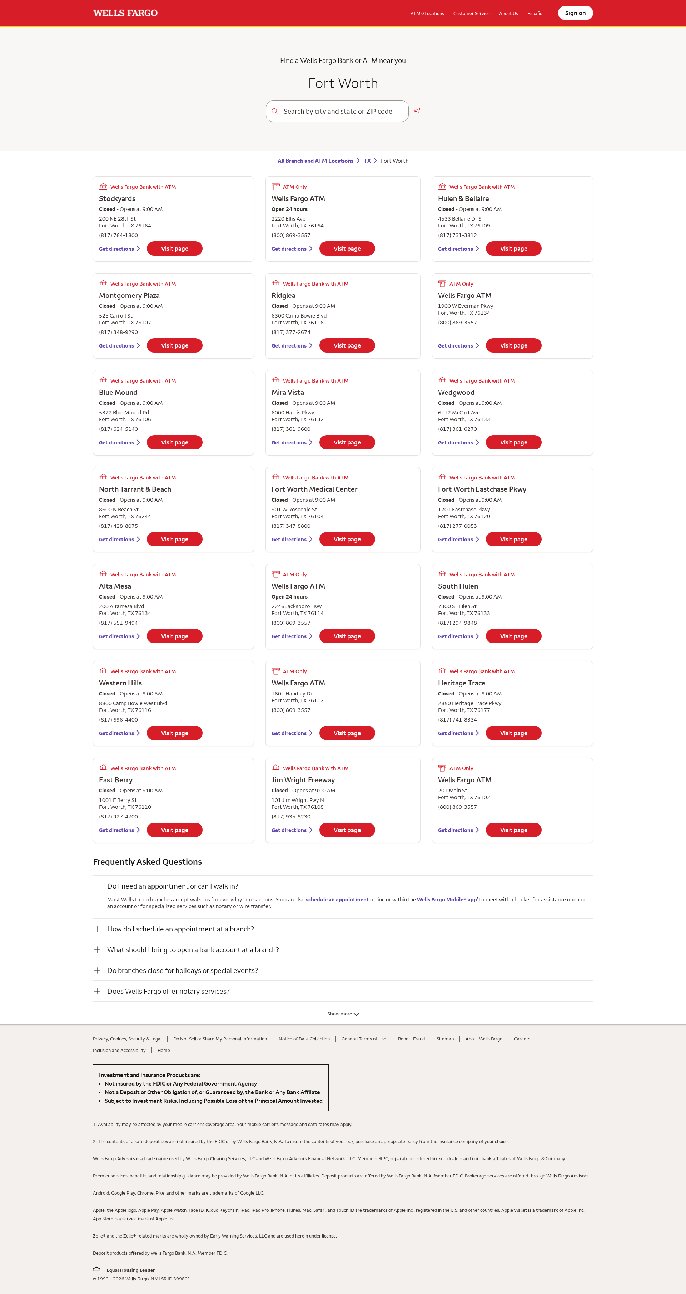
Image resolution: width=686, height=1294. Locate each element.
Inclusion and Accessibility (119, 1050)
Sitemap (445, 1039)
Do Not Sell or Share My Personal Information (220, 1039)
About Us (508, 13)
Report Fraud (411, 1039)
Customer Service (471, 13)
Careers (522, 1039)
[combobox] (343, 111)
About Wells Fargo (484, 1039)
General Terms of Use (364, 1039)
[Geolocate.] (417, 111)
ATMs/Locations (427, 13)
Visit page (174, 248)
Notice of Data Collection (304, 1039)
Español (535, 13)
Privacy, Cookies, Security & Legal (127, 1039)
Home (164, 1050)
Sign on (575, 13)
